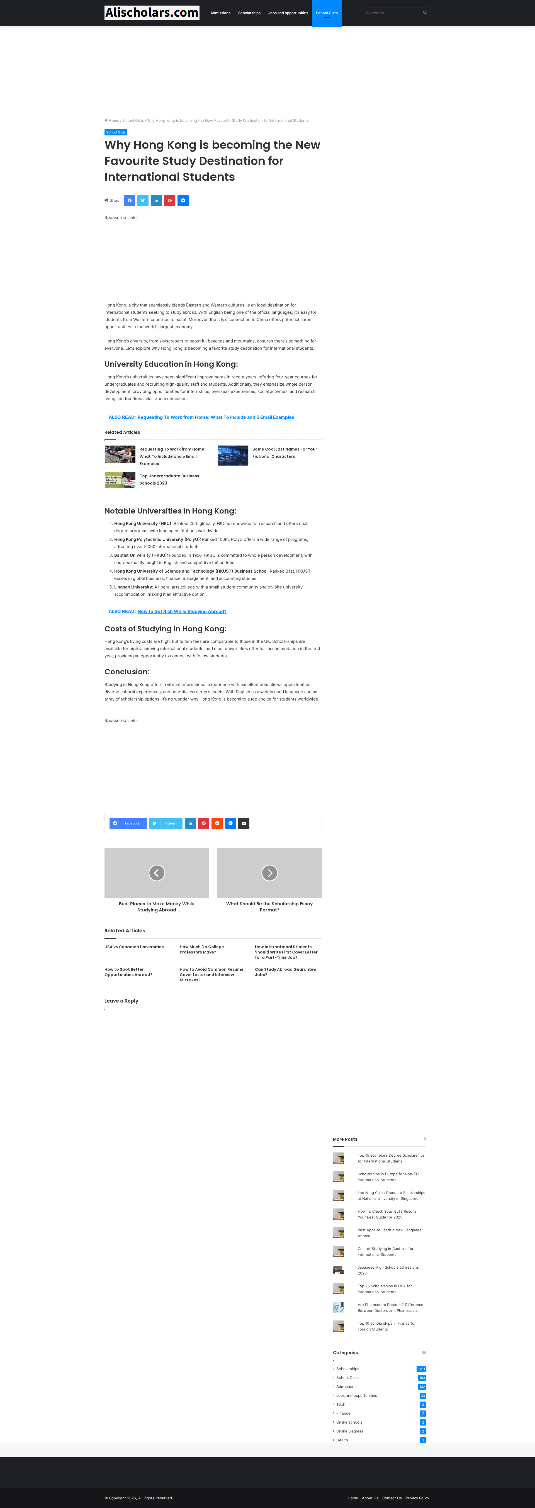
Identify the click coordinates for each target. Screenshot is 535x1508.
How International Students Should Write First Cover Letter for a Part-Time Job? (286, 952)
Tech (340, 1404)
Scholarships (249, 13)
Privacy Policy (417, 1498)
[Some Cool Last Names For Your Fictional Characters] (233, 456)
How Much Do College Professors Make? (202, 949)
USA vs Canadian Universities (134, 947)
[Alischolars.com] (152, 13)
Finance (343, 1413)
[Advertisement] (267, 70)
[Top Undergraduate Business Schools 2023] (120, 480)
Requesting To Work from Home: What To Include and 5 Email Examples (172, 456)
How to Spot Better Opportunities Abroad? (128, 972)
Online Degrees (350, 1431)
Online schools (349, 1422)
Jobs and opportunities (288, 13)
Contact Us (392, 1498)
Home (113, 120)
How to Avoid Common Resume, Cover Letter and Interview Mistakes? (212, 975)
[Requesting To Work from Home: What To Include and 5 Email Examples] (120, 454)
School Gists (327, 13)
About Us (370, 1498)
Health (342, 1440)
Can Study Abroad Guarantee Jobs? (285, 972)
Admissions (220, 13)
